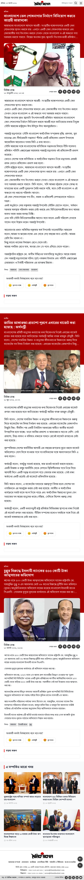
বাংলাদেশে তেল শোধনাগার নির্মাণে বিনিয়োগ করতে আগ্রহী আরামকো (39, 18)
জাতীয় (6, 318)
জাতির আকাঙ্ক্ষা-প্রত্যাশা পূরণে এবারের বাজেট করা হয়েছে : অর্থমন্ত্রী (39, 325)
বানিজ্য (6, 11)
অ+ (80, 859)
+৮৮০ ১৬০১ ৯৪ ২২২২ (35, 870)
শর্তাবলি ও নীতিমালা (56, 862)
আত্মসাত (13, 724)
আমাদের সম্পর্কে (14, 862)
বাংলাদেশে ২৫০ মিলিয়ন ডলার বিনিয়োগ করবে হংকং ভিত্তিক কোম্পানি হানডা (59, 798)
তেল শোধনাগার (24, 269)
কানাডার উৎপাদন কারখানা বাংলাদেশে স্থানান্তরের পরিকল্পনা (58, 835)
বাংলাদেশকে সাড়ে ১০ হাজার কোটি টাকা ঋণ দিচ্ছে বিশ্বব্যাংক (22, 835)
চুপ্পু (31, 724)
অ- (80, 865)
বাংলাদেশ (34, 269)
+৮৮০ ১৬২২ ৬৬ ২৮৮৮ (35, 873)
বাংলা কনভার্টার (70, 862)
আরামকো (13, 269)
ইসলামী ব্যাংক (22, 724)
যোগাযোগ (25, 862)
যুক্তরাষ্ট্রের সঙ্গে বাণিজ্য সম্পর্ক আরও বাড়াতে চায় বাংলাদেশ (22, 798)
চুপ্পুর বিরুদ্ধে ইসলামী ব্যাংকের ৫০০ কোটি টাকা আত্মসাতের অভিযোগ (36, 573)
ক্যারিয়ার (33, 862)
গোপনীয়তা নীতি (42, 862)
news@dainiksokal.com (54, 870)
